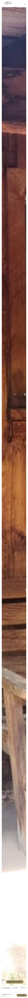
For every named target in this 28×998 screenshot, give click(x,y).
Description (6, 987)
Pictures (15, 987)
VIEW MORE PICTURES (15, 981)
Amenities (23, 987)
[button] (1, 987)
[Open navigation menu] (25, 3)
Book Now (21, 995)
